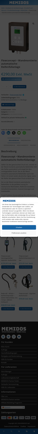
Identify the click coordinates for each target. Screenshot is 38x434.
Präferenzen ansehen (19, 233)
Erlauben (19, 227)
